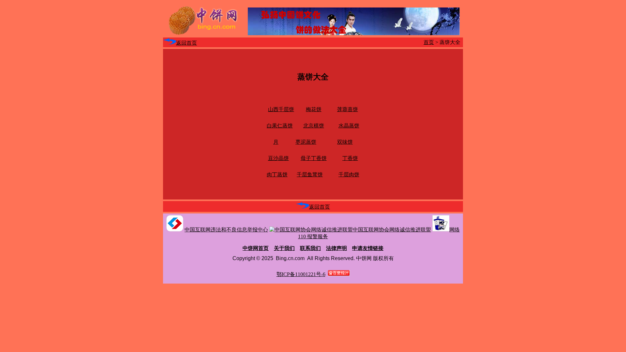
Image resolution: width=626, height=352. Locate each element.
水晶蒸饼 (348, 125)
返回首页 (186, 43)
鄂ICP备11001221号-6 (300, 274)
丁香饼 (350, 158)
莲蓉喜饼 (347, 109)
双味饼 (345, 142)
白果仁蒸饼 (280, 125)
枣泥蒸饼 (305, 142)
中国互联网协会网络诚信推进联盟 (392, 229)
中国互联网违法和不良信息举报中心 (226, 229)
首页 (429, 42)
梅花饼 (313, 109)
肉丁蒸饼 (277, 174)
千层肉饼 (348, 174)
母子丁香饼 (314, 158)
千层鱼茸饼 (310, 174)
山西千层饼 (281, 109)
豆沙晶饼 (278, 158)
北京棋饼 (313, 125)
